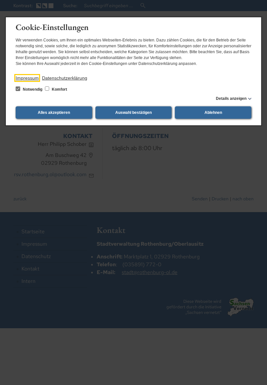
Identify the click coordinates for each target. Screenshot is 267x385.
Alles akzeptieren (54, 112)
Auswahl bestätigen (133, 112)
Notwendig (32, 89)
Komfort (59, 89)
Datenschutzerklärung (64, 78)
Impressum (27, 78)
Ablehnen (213, 112)
